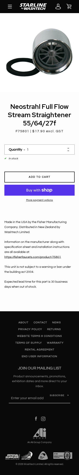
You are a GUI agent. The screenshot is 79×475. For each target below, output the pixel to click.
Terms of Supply (28, 342)
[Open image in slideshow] (39, 52)
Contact (40, 322)
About (23, 322)
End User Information (39, 356)
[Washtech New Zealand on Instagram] (43, 418)
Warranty (55, 342)
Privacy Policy (30, 329)
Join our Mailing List (39, 368)
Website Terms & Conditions (39, 336)
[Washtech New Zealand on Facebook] (36, 418)
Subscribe (57, 395)
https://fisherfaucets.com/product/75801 (32, 257)
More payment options (39, 200)
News (56, 322)
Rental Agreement (39, 349)
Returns (54, 329)
